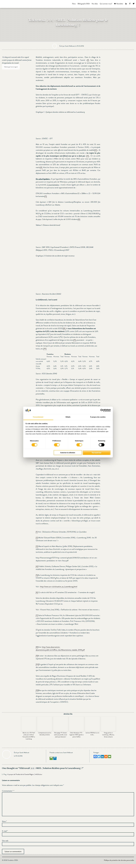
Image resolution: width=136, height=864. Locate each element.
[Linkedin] (102, 756)
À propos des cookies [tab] (98, 417)
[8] (64, 328)
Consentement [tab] (38, 417)
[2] (96, 150)
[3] (88, 155)
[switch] (57, 444)
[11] (37, 690)
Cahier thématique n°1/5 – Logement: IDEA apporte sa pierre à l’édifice (76, 735)
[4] (41, 167)
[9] (75, 340)
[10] (44, 348)
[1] (88, 60)
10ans (74, 3)
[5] (46, 196)
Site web (5, 840)
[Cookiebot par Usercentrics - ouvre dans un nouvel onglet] (102, 410)
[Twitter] (98, 756)
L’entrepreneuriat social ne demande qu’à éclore (44, 734)
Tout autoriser (96, 452)
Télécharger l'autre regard (11, 67)
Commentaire (7, 790)
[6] (79, 219)
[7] (37, 615)
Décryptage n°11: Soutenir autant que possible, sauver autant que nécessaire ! (60, 735)
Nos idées (95, 3)
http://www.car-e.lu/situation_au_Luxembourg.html (58, 586)
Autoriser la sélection (67, 452)
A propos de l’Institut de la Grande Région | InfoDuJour (24, 774)
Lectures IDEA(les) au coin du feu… (92, 734)
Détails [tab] (68, 417)
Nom (4, 821)
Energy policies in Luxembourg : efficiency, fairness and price (108, 735)
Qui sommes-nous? (106, 3)
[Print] (106, 756)
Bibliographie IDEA (84, 3)
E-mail (5, 831)
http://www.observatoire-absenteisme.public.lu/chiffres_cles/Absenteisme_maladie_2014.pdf (60, 648)
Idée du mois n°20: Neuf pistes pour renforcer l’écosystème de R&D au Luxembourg (28, 736)
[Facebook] (95, 756)
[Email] (109, 756)
